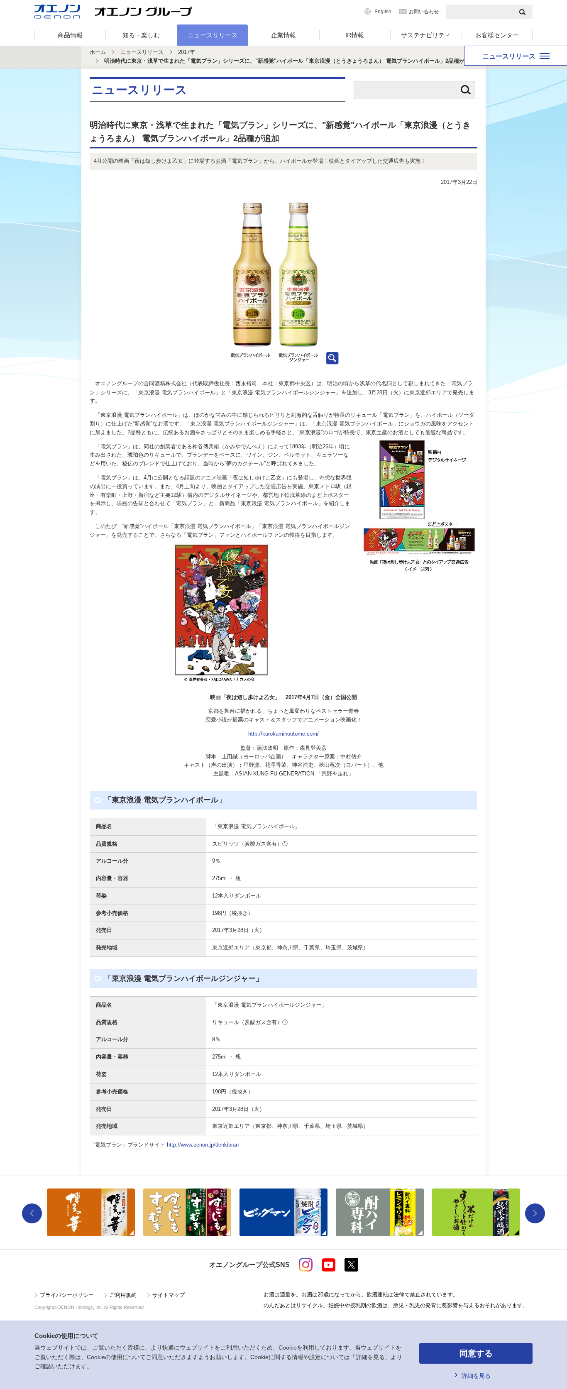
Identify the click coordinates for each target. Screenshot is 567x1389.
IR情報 (354, 35)
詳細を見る (476, 1375)
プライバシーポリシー (67, 1295)
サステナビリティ (426, 35)
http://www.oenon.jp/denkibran (203, 1145)
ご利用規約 (123, 1295)
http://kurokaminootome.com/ (283, 734)
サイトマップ (168, 1295)
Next (535, 1213)
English (382, 12)
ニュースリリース (212, 35)
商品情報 (70, 35)
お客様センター (497, 35)
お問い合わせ (424, 12)
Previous (32, 1213)
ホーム (98, 52)
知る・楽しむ (141, 35)
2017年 (186, 52)
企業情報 (283, 35)
